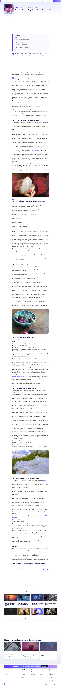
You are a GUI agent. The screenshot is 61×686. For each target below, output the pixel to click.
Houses (23, 677)
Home (5, 16)
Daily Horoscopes (16, 671)
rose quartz (20, 523)
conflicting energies (16, 90)
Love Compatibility (43, 671)
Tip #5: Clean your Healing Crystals (21, 44)
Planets (23, 671)
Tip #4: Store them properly (19, 42)
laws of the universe (43, 224)
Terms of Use (50, 684)
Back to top (46, 569)
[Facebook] (50, 681)
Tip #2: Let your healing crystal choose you (22, 39)
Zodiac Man (42, 674)
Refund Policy (54, 684)
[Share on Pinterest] (23, 569)
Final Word (16, 49)
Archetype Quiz (11, 1)
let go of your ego (35, 150)
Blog (7, 16)
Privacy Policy (46, 684)
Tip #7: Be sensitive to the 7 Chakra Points (22, 47)
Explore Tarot (33, 671)
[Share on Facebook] (19, 569)
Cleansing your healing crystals (18, 376)
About (50, 671)
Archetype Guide (6, 671)
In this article (17, 35)
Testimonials (51, 674)
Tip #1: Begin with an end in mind (20, 37)
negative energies (37, 305)
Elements (23, 674)
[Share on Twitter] (21, 569)
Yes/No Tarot (33, 674)
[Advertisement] (30, 26)
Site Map (50, 677)
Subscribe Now (44, 666)
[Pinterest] (53, 681)
